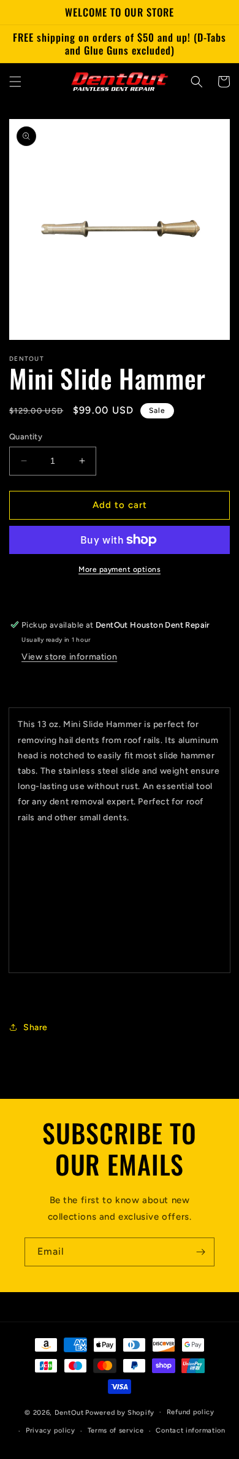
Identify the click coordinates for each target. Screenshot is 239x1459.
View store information (69, 657)
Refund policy (190, 1412)
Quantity (25, 436)
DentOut (69, 1412)
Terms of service (116, 1430)
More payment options (119, 569)
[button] (15, 81)
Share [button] (35, 1027)
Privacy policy (50, 1430)
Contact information (190, 1430)
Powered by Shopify (119, 1412)
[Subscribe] (200, 1252)
